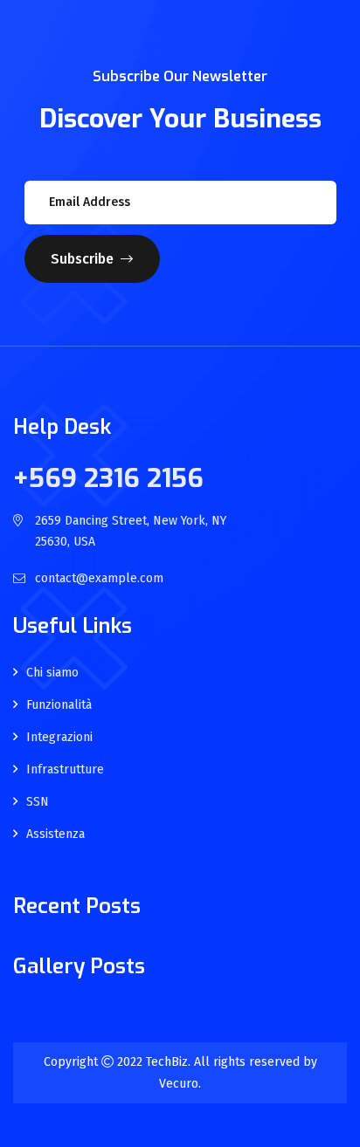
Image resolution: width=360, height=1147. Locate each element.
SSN (37, 802)
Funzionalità (59, 705)
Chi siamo (52, 673)
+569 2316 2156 (108, 478)
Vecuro (178, 1083)
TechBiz (167, 1061)
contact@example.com (99, 578)
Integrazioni (59, 737)
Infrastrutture (65, 770)
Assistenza (55, 834)
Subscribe (82, 259)
